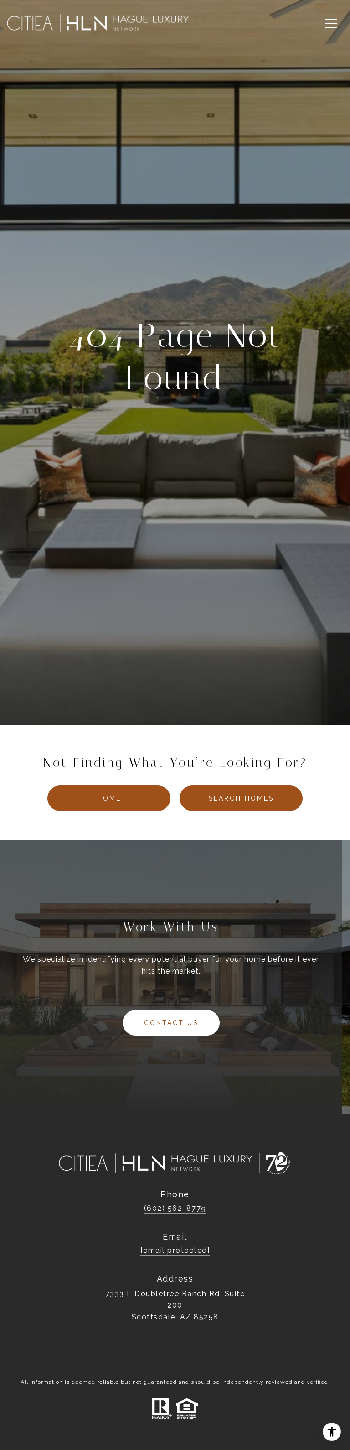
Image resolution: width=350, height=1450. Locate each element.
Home (109, 798)
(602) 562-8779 (175, 1208)
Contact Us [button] (171, 1022)
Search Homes (241, 798)
